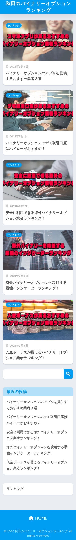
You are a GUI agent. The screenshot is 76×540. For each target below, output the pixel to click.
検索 (68, 374)
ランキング (13, 25)
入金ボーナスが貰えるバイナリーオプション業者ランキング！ (37, 465)
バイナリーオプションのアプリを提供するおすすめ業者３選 (37, 405)
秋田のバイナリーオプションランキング (38, 6)
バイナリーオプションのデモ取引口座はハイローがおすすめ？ (37, 420)
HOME (41, 518)
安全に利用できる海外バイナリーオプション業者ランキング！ (37, 435)
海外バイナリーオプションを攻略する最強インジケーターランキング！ (37, 450)
